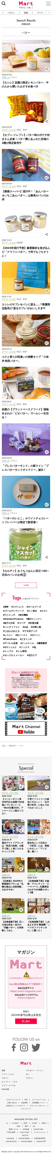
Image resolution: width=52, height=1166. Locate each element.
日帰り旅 (36, 627)
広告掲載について (38, 1102)
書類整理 (42, 643)
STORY (34, 1123)
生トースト (22, 635)
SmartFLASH (38, 1129)
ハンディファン (12, 627)
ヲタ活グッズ (30, 631)
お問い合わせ (12, 1102)
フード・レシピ (8, 1074)
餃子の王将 (9, 623)
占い (27, 1074)
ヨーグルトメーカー (14, 655)
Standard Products (13, 619)
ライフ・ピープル (9, 1085)
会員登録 (24, 1102)
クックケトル (28, 643)
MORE (26, 585)
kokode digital (26, 1141)
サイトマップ (26, 1109)
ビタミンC (26, 639)
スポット (5, 1078)
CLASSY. (15, 1123)
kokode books (11, 1141)
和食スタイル (13, 1129)
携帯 (6, 607)
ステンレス (18, 607)
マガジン (11, 13)
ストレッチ (10, 614)
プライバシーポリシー (38, 1106)
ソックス (25, 647)
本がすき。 (26, 1135)
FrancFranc (11, 639)
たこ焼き (32, 611)
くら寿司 (22, 651)
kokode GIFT (41, 1141)
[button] (2, 13)
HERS (44, 1123)
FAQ (26, 1099)
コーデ (22, 623)
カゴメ (44, 611)
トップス (9, 651)
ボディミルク (10, 647)
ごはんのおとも (12, 631)
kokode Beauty (24, 1138)
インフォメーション (39, 1099)
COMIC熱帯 (11, 1132)
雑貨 (26, 13)
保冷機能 (24, 615)
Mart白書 (5, 1089)
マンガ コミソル (39, 1132)
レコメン (8, 635)
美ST (26, 1126)
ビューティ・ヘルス (9, 1082)
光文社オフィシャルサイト (15, 1106)
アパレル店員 (11, 643)
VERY (25, 1123)
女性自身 (26, 1129)
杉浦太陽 (34, 623)
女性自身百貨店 (39, 1138)
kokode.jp (10, 1138)
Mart (18, 1126)
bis (34, 1126)
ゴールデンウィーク (14, 611)
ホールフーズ (34, 607)
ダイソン (36, 635)
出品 (26, 627)
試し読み (26, 1021)
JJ (7, 1123)
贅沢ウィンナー (35, 619)
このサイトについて (13, 1099)
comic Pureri (24, 1132)
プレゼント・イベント (34, 1070)
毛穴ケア (32, 655)
